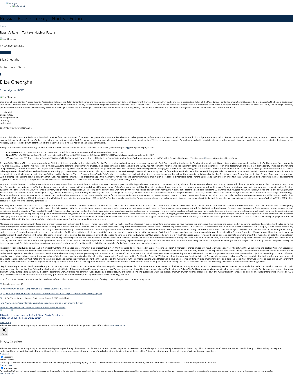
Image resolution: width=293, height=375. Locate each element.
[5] (46, 200)
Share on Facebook (25, 307)
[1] (128, 147)
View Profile (5, 52)
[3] (205, 158)
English (14, 3)
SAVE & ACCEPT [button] (7, 373)
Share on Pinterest (57, 307)
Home (3, 26)
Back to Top (5, 322)
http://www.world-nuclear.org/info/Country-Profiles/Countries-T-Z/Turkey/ (36, 288)
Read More (120, 325)
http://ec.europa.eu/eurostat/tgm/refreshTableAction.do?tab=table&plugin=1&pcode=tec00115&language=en (52, 293)
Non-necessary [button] (7, 365)
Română (21, 6)
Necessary (8, 356)
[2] (79, 158)
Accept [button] (111, 325)
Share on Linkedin (8, 307)
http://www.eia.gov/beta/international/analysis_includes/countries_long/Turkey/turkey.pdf (41, 302)
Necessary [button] (4, 353)
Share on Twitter (41, 307)
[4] (53, 192)
